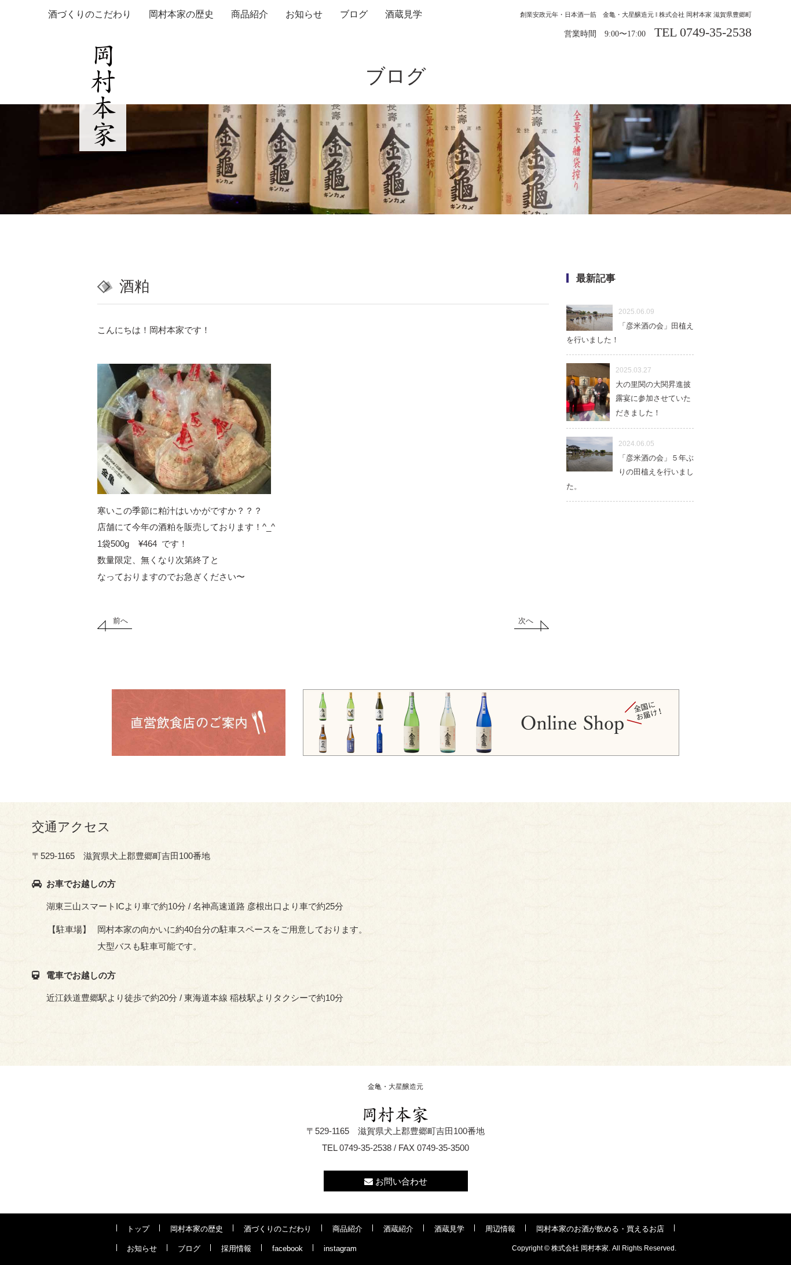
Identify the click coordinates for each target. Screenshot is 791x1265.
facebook (287, 1248)
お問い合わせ (400, 1181)
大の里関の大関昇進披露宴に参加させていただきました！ (653, 391)
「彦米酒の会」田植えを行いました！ (630, 326)
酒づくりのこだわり (89, 14)
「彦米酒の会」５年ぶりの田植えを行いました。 (630, 465)
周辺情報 (500, 1228)
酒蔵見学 (403, 14)
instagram (340, 1248)
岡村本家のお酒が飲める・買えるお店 (600, 1228)
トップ (138, 1228)
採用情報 (236, 1248)
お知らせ (304, 14)
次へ (525, 620)
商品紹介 (249, 14)
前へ (120, 620)
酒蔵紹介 (398, 1228)
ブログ (354, 14)
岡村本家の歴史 (181, 14)
